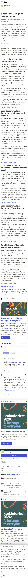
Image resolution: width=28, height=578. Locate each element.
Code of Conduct (10, 397)
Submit (6, 353)
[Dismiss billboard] (26, 546)
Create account (22, 2)
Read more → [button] (5, 337)
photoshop (4, 21)
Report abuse (19, 397)
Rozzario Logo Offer (9, 390)
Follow (14, 455)
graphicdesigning (15, 19)
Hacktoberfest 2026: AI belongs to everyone (11, 319)
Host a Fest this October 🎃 (13, 431)
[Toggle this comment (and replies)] (2, 361)
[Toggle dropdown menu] (26, 299)
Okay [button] (4, 575)
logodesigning (5, 19)
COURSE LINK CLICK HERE (8, 107)
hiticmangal (7, 5)
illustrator (24, 19)
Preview (13, 353)
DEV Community (13, 474)
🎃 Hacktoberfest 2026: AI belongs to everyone (11, 530)
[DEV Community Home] (5, 2)
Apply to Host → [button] (6, 443)
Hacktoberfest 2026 (7, 328)
